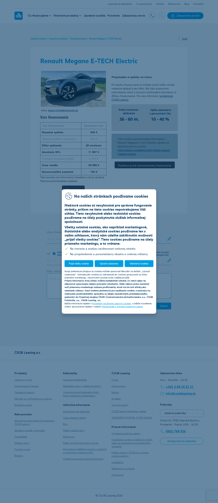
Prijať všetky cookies (79, 263)
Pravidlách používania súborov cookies (111, 303)
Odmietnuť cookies (139, 263)
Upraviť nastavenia (109, 263)
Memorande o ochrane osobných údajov (122, 306)
